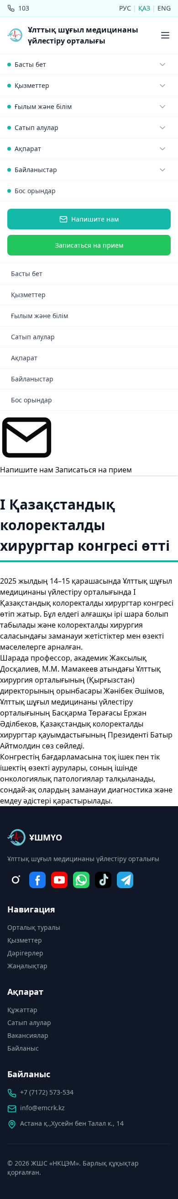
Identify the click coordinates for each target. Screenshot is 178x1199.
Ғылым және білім (39, 315)
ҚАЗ (145, 8)
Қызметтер (28, 294)
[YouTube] (59, 880)
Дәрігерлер (25, 953)
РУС (126, 8)
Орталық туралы (33, 927)
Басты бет (26, 273)
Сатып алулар (33, 336)
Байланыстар (32, 378)
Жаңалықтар (27, 965)
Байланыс (23, 1048)
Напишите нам (95, 219)
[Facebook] (37, 880)
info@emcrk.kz (42, 1107)
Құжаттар (22, 1009)
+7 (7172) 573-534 (46, 1092)
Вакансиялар (27, 1035)
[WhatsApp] (81, 880)
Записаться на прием (89, 245)
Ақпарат (24, 357)
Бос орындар (35, 190)
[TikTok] (103, 880)
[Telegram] (125, 880)
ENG (164, 8)
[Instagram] (15, 880)
